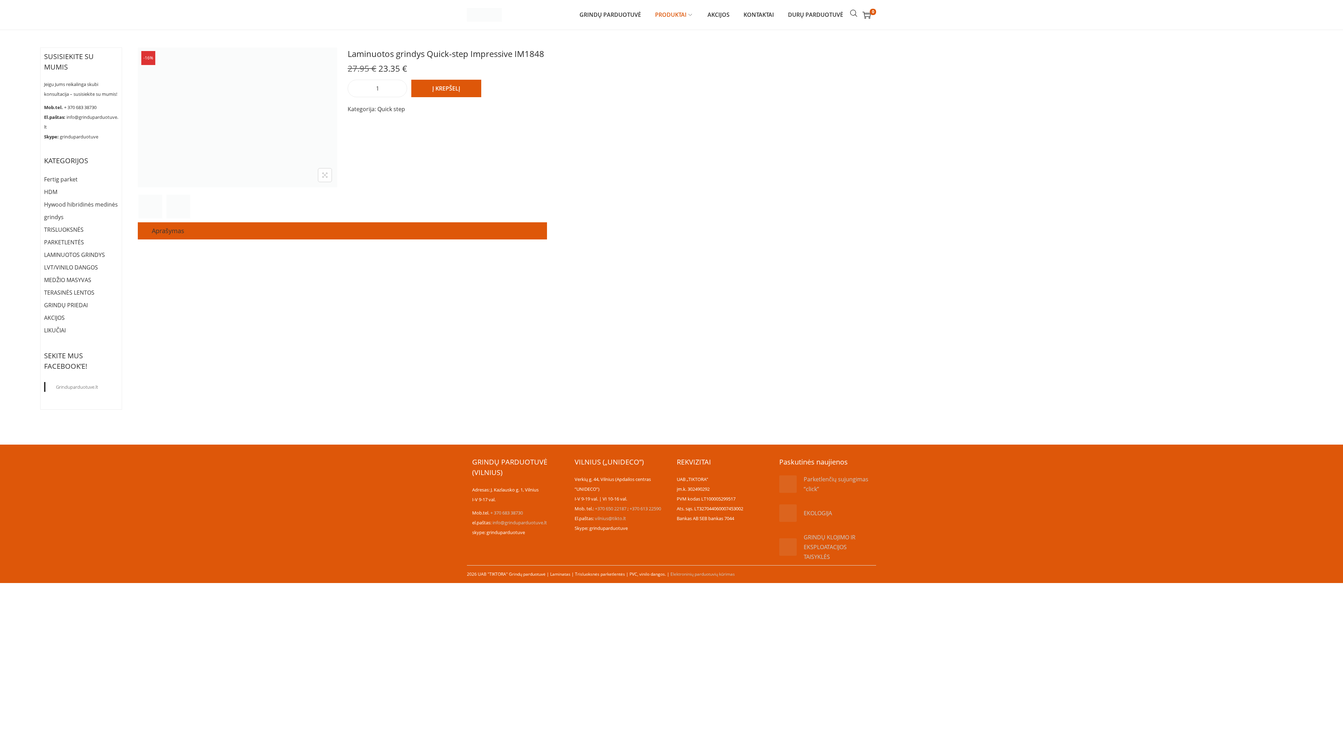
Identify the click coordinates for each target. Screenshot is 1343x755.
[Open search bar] (853, 13)
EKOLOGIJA (818, 513)
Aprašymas (168, 230)
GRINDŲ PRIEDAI (66, 305)
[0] (866, 15)
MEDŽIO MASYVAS (67, 280)
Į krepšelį (446, 88)
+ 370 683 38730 (80, 107)
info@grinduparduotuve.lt (519, 522)
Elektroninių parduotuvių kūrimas (702, 574)
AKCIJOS (54, 318)
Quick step (391, 109)
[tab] (168, 231)
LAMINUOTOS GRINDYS (74, 255)
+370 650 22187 (610, 508)
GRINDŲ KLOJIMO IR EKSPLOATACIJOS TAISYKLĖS (829, 547)
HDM (50, 192)
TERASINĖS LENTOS (69, 292)
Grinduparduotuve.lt (77, 387)
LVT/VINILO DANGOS (71, 267)
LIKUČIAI (55, 330)
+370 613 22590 (645, 508)
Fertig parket (61, 179)
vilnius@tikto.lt (610, 518)
